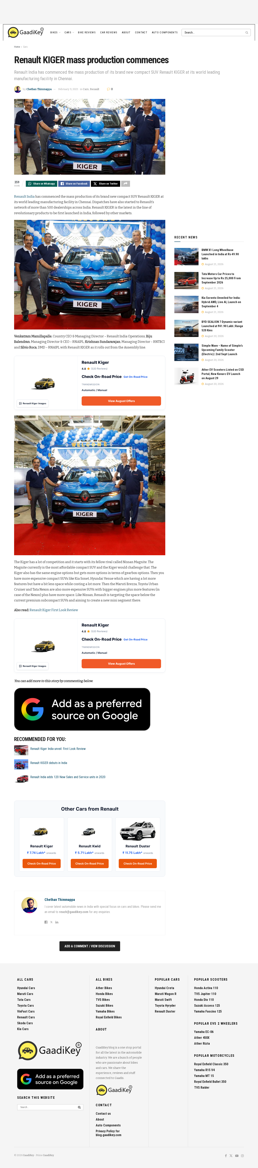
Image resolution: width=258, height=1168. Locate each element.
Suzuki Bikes (104, 1005)
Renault (94, 89)
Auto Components (165, 32)
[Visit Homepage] (26, 32)
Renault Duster (165, 1011)
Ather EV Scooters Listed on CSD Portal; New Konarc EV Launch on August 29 (223, 374)
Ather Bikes (104, 988)
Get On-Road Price (136, 376)
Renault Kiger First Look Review (54, 610)
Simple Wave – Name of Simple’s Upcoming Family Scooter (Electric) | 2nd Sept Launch (222, 350)
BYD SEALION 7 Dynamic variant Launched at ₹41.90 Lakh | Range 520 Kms (222, 326)
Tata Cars (24, 1000)
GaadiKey (28, 1155)
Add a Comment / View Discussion (89, 946)
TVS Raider (201, 1087)
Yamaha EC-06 (203, 1032)
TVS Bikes (103, 1000)
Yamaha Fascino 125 (208, 1011)
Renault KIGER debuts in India (48, 763)
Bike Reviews (87, 32)
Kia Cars (23, 1029)
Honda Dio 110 (204, 1000)
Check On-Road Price (41, 863)
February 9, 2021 (68, 89)
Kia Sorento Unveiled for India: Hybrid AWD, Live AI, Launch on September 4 (221, 302)
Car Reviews (108, 32)
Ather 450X (201, 1038)
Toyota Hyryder (165, 1005)
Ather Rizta (202, 1043)
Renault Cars (26, 1017)
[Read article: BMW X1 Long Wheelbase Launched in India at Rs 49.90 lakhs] (186, 256)
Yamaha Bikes (105, 1011)
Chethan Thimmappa (39, 89)
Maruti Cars (25, 994)
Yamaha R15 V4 (204, 1070)
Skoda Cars (25, 1023)
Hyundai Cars (26, 988)
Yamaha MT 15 (204, 1076)
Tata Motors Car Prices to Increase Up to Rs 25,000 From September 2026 (221, 278)
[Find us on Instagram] (242, 1156)
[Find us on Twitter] (231, 1156)
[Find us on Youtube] (236, 1156)
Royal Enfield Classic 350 (211, 1064)
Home (17, 46)
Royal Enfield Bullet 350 (210, 1082)
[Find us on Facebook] (226, 1156)
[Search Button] (247, 32)
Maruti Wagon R (165, 994)
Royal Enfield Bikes (109, 1017)
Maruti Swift (163, 1000)
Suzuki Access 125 (207, 1005)
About (126, 32)
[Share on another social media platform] (125, 184)
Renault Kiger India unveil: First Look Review (58, 749)
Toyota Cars (25, 1005)
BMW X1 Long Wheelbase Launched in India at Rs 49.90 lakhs (220, 254)
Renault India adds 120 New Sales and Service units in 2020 (67, 777)
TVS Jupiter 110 (205, 994)
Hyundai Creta (164, 988)
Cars (67, 32)
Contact (141, 32)
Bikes (54, 32)
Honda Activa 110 (206, 988)
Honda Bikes (104, 994)
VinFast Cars (26, 1011)
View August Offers (121, 401)
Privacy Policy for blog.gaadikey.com (108, 1133)
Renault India (24, 196)
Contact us (103, 1114)
